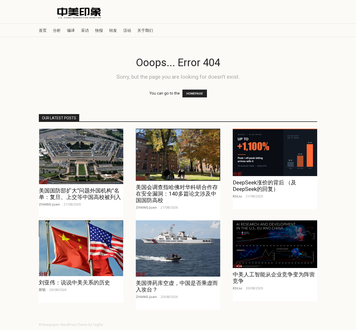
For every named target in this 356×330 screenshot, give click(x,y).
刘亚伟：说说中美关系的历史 (74, 282)
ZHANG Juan (49, 204)
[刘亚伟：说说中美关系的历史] (81, 248)
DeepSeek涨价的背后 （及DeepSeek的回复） (264, 185)
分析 (57, 30)
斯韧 (42, 289)
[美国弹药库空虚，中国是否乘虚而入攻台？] (178, 248)
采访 (85, 30)
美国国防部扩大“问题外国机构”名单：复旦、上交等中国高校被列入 (80, 194)
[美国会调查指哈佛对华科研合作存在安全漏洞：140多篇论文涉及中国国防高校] (178, 155)
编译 (71, 30)
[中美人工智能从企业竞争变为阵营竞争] (275, 244)
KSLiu (237, 196)
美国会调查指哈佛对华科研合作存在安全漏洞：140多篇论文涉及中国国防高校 (177, 193)
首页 (43, 30)
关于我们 (145, 30)
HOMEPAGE (194, 93)
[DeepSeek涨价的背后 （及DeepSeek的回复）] (275, 152)
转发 (113, 30)
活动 (127, 30)
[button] (311, 30)
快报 (99, 30)
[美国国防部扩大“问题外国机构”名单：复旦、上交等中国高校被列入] (81, 156)
